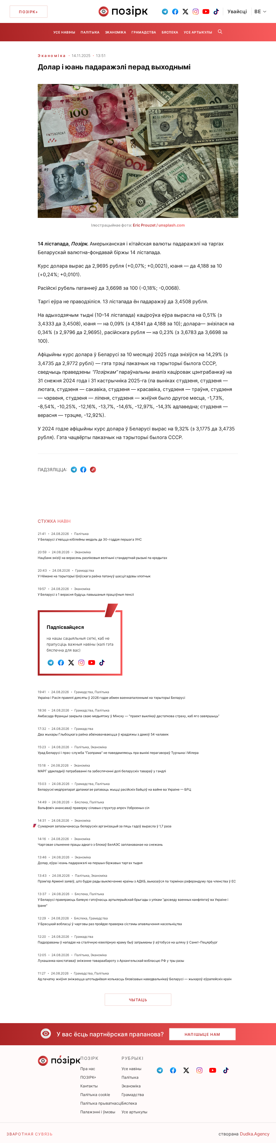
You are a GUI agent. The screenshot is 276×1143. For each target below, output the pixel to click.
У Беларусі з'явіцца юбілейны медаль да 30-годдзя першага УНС (90, 539)
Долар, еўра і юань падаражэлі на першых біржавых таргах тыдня (90, 863)
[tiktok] (216, 12)
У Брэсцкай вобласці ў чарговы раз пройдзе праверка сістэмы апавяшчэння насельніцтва (110, 924)
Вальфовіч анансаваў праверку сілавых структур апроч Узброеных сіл (93, 808)
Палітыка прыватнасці (101, 1103)
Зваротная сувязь (29, 1134)
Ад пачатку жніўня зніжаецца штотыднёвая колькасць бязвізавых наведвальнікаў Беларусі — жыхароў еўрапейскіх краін (135, 979)
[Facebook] (83, 470)
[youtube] (206, 12)
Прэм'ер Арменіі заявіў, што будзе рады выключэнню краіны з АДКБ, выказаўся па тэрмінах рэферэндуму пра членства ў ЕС (137, 881)
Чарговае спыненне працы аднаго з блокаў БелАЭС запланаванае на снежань (100, 844)
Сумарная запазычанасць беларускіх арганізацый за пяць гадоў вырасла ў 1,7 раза (104, 826)
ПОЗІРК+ (88, 1077)
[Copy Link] (93, 470)
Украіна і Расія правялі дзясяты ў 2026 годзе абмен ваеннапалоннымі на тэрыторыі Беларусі (111, 698)
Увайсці (237, 11)
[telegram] (165, 12)
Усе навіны (64, 32)
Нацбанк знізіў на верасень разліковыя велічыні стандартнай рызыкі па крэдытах (102, 558)
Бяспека (170, 32)
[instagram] (196, 12)
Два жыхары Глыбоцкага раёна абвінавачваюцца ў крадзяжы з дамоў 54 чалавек (103, 734)
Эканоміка (115, 32)
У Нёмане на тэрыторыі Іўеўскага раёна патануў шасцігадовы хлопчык (94, 576)
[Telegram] (74, 470)
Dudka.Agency (255, 1134)
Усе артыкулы (198, 32)
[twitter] (185, 12)
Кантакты (89, 1086)
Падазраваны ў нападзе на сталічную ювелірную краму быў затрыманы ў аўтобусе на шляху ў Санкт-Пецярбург (128, 942)
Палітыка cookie (95, 1094)
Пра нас (87, 1068)
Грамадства (144, 32)
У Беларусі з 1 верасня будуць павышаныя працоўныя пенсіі (86, 594)
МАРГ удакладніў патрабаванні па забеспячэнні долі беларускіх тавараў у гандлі (102, 771)
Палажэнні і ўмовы (97, 1112)
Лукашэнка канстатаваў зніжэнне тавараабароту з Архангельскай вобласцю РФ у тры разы (111, 961)
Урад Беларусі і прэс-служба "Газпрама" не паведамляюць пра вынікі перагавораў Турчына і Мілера (118, 753)
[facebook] (175, 12)
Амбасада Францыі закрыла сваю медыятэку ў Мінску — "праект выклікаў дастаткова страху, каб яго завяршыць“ (128, 716)
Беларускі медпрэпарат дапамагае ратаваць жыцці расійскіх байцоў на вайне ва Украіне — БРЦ (114, 789)
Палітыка (90, 32)
